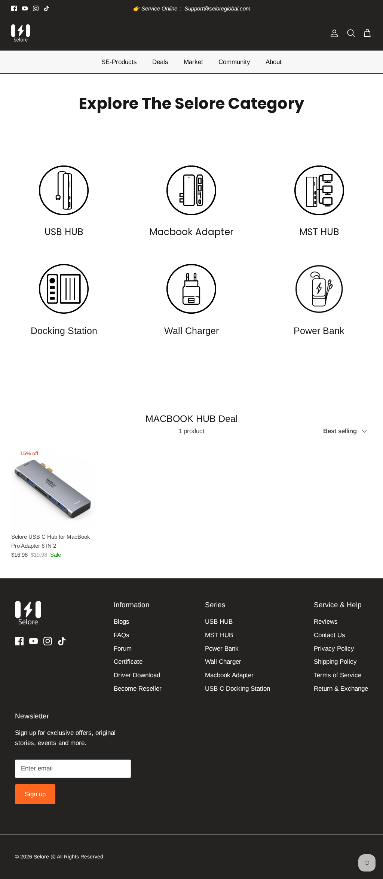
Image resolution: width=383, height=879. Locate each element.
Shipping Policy (335, 661)
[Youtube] (25, 8)
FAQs (121, 635)
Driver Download (137, 675)
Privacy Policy (334, 648)
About (274, 62)
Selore (41, 857)
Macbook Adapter (229, 675)
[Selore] (20, 33)
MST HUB (219, 635)
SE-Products (119, 62)
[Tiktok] (46, 8)
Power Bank (222, 648)
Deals (160, 62)
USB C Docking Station (237, 688)
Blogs (121, 621)
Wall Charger (223, 661)
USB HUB (219, 621)
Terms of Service (337, 675)
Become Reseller (138, 688)
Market (193, 62)
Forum (123, 648)
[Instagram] (36, 8)
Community (234, 62)
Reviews (326, 621)
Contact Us (329, 635)
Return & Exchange (341, 688)
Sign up (35, 794)
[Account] (333, 33)
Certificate (128, 661)
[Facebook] (14, 8)
